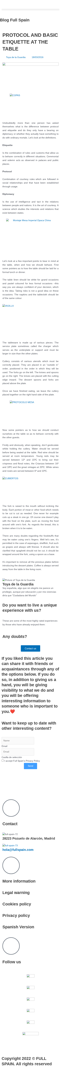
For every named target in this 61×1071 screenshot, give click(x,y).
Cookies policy (16, 904)
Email (4, 746)
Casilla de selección (12, 757)
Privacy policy (16, 915)
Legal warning (16, 892)
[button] (30, 9)
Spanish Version (18, 927)
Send (30, 766)
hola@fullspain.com (18, 850)
